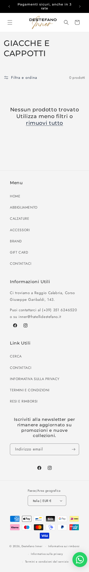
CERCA (16, 356)
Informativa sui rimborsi (64, 546)
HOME (15, 196)
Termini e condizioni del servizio (47, 562)
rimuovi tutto (44, 123)
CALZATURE (19, 218)
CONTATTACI (20, 263)
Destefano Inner (32, 546)
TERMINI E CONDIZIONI (29, 390)
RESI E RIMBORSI (24, 401)
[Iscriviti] (73, 449)
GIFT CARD (19, 252)
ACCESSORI (20, 229)
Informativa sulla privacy (47, 554)
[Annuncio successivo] (79, 6)
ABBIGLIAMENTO (24, 207)
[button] (9, 22)
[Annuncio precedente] (9, 6)
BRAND (16, 241)
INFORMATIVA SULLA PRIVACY (35, 378)
